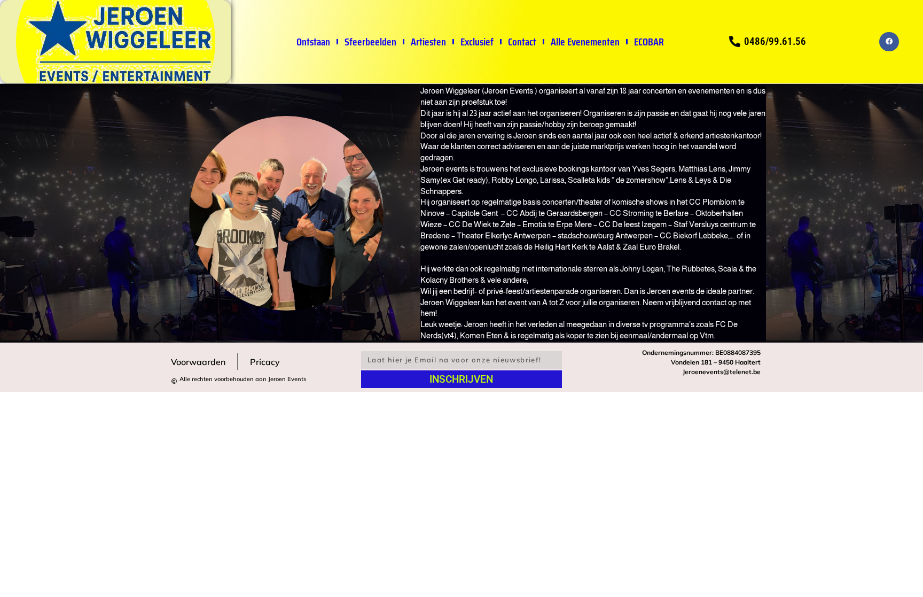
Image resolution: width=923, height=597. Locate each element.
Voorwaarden (198, 361)
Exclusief (477, 42)
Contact (522, 42)
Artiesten (428, 42)
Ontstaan (313, 42)
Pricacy (265, 361)
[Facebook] (888, 41)
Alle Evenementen (585, 42)
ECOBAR (649, 42)
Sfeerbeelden (370, 42)
